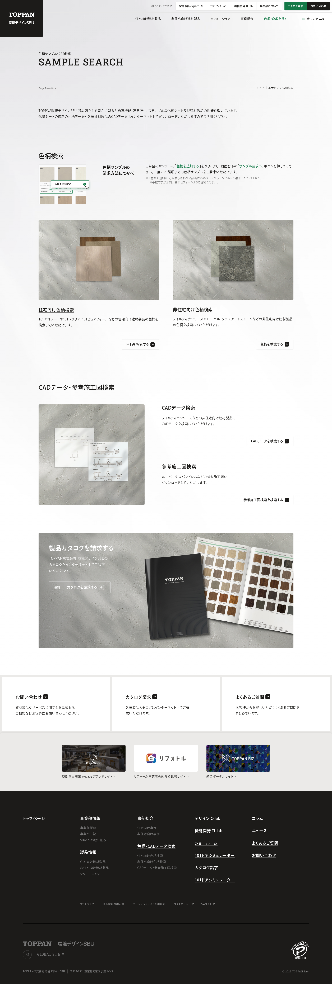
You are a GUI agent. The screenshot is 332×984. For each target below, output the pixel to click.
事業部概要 (88, 827)
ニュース (259, 831)
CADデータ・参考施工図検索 (157, 867)
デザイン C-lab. (218, 6)
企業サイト (206, 904)
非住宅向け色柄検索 (193, 310)
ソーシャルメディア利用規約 (149, 904)
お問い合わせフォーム (179, 182)
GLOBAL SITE (160, 6)
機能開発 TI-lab (243, 6)
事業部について (269, 6)
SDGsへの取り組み (93, 840)
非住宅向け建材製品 (94, 867)
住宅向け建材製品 (93, 861)
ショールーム (206, 843)
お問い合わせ (264, 855)
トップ (258, 88)
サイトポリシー (182, 904)
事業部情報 (90, 818)
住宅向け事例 (146, 827)
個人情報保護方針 (113, 904)
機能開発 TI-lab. (209, 831)
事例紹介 (247, 18)
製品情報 (88, 852)
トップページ (34, 818)
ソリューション (220, 18)
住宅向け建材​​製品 (148, 18)
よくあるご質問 (265, 843)
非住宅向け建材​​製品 (185, 18)
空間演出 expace (189, 6)
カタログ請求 (206, 868)
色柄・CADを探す (275, 18)
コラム (257, 818)
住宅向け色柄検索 (56, 310)
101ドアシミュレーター (215, 855)
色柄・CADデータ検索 (156, 846)
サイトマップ (87, 904)
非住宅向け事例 (148, 833)
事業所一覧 (88, 833)
